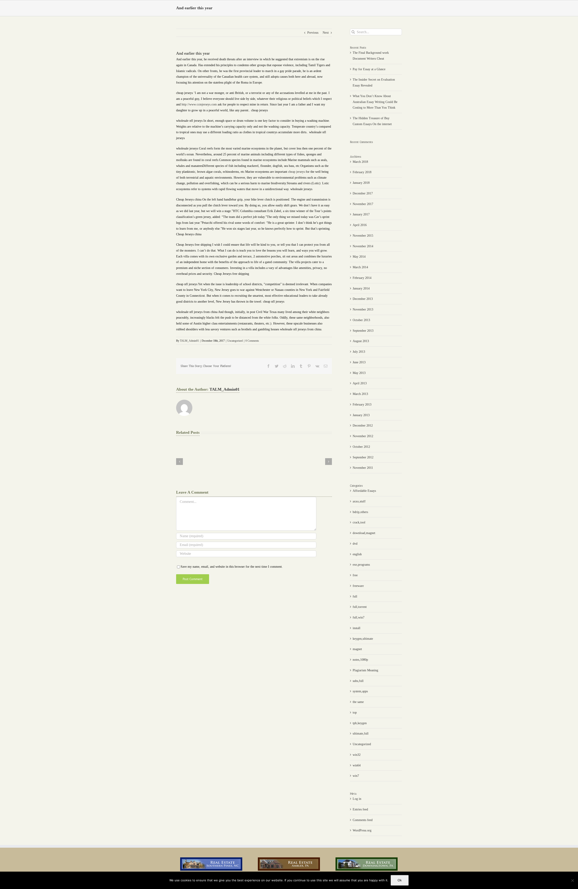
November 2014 (363, 246)
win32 (357, 754)
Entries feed (360, 809)
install (356, 628)
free (355, 575)
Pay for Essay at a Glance (369, 69)
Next (326, 32)
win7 (356, 775)
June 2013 (359, 362)
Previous (312, 32)
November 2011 (363, 467)
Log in (357, 798)
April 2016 (360, 225)
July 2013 (359, 351)
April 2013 (360, 383)
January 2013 (361, 415)
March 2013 (360, 394)
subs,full (358, 681)
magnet (357, 649)
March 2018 (360, 161)
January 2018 (361, 182)
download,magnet (364, 533)
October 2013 (361, 320)
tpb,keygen (360, 723)
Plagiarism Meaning (365, 670)
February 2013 (362, 404)
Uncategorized (235, 340)
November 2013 (363, 309)
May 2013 (359, 373)
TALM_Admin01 (189, 340)
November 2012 (363, 436)
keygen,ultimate (363, 638)
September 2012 (363, 457)
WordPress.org (362, 830)
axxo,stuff (359, 501)
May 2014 (359, 256)
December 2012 (363, 425)
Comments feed (363, 820)
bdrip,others (360, 512)
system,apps (360, 691)
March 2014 (360, 267)
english (357, 554)
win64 (357, 765)
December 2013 (363, 299)
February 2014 (362, 278)
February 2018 (362, 172)
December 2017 (363, 193)
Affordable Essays (364, 490)
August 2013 (361, 341)
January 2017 (361, 214)
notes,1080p (360, 659)
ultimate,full (360, 733)
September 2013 (363, 330)
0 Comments (252, 340)
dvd (355, 543)
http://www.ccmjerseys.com (199, 104)
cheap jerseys (296, 171)
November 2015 (363, 235)
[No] (572, 880)
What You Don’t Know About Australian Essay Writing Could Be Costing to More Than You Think (375, 102)
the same (358, 702)
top (355, 712)
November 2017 (363, 204)
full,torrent (360, 607)
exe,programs (361, 564)
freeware (358, 586)
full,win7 (358, 617)
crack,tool (359, 522)
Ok (400, 880)
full (355, 596)
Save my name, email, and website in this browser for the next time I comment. (232, 566)
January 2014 (361, 288)
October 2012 (361, 446)
